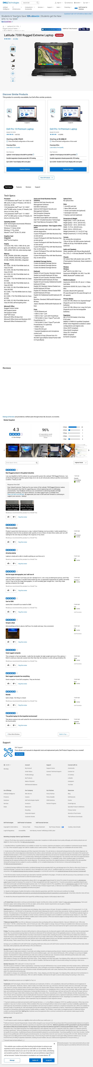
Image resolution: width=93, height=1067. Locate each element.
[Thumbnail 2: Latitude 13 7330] (12, 55)
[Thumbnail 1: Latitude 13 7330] (12, 49)
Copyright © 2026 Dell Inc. (11, 827)
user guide (43, 880)
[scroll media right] (88, 450)
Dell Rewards (71, 797)
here (29, 918)
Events (70, 800)
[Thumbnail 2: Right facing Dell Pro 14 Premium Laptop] (53, 116)
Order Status (28, 771)
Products (6, 797)
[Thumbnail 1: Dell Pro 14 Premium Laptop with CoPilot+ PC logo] (53, 111)
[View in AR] (12, 79)
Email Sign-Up (72, 803)
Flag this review (22, 517)
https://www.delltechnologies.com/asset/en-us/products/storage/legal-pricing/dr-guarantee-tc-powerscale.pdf (36, 893)
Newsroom (28, 807)
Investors (27, 803)
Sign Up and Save (6, 21)
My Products (28, 778)
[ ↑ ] (21, 864)
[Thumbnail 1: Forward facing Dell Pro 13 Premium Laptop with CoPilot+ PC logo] (9, 111)
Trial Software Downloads (75, 816)
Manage (12, 1060)
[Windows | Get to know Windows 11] (51, 29)
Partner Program (51, 803)
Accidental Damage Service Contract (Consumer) (26, 871)
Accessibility (22, 830)
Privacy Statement (40, 827)
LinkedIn (70, 778)
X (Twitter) (71, 774)
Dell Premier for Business (83, 8)
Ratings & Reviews (9, 417)
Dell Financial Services (42, 822)
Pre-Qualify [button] (17, 147)
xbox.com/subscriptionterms (72, 902)
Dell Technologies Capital (32, 800)
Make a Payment (30, 781)
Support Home (50, 768)
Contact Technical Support (53, 771)
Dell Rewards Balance (31, 784)
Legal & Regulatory (9, 830)
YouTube (70, 784)
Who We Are (28, 793)
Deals (5, 807)
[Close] (54, 1044)
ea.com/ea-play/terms (28, 905)
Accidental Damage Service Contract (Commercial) (71, 871)
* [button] (10, 253)
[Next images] (13, 68)
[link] (68, 2)
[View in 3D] (12, 73)
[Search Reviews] (36, 462)
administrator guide (71, 884)
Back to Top (62, 734)
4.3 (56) (15, 39)
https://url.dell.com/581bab (16, 494)
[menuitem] (17, 8)
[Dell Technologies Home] (11, 2)
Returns (48, 774)
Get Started (19, 754)
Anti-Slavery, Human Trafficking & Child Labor (42, 830)
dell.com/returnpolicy (28, 842)
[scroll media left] (4, 450)
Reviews (28, 187)
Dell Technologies (8, 822)
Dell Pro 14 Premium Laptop (63, 129)
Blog (69, 793)
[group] (54, 60)
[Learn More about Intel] (84, 29)
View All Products (45, 177)
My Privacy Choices (54, 827)
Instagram (71, 781)
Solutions (6, 800)
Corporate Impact (30, 813)
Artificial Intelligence (9, 793)
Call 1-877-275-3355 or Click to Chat (78, 14)
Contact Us (71, 771)
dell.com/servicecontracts (13, 864)
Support (37, 187)
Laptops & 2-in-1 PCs (13, 26)
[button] (59, 2)
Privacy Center (72, 810)
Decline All (35, 1060)
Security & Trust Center (74, 813)
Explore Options (25, 169)
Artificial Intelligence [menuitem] (6, 8)
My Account (28, 768)
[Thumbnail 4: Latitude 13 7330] (12, 66)
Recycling (27, 810)
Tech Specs (8, 187)
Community (71, 768)
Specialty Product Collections (76, 807)
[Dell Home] (3, 26)
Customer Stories (30, 816)
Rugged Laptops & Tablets (10, 28)
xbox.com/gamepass (15, 905)
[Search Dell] (37, 2)
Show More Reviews (14, 734)
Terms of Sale (26, 827)
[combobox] (30, 2)
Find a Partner (50, 793)
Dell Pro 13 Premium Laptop (20, 129)
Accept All (48, 1060)
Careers (27, 797)
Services (6, 803)
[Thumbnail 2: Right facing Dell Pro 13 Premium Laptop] (9, 116)
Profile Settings (29, 774)
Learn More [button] (9, 147)
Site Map (6, 769)
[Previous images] (13, 44)
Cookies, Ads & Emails (74, 827)
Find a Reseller (50, 797)
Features (19, 187)
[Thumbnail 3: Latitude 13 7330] (12, 60)
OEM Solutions (50, 800)
